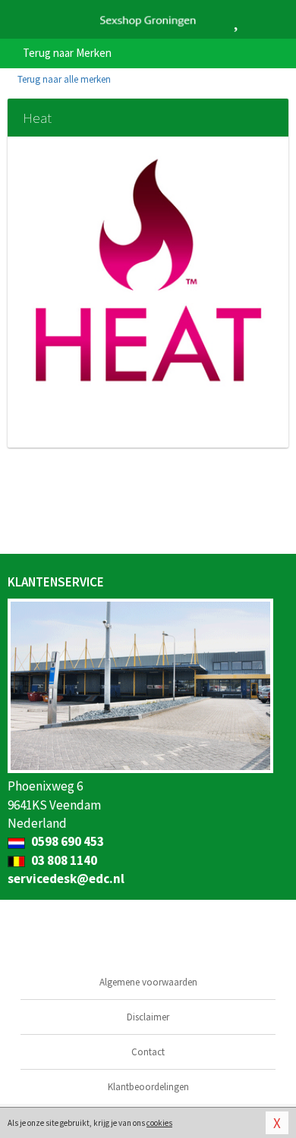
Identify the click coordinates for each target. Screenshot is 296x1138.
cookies (159, 1123)
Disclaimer (148, 1017)
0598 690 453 (66, 841)
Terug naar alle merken (63, 79)
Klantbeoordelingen (148, 1086)
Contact (148, 1051)
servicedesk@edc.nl (66, 878)
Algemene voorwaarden (148, 982)
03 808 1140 (63, 860)
